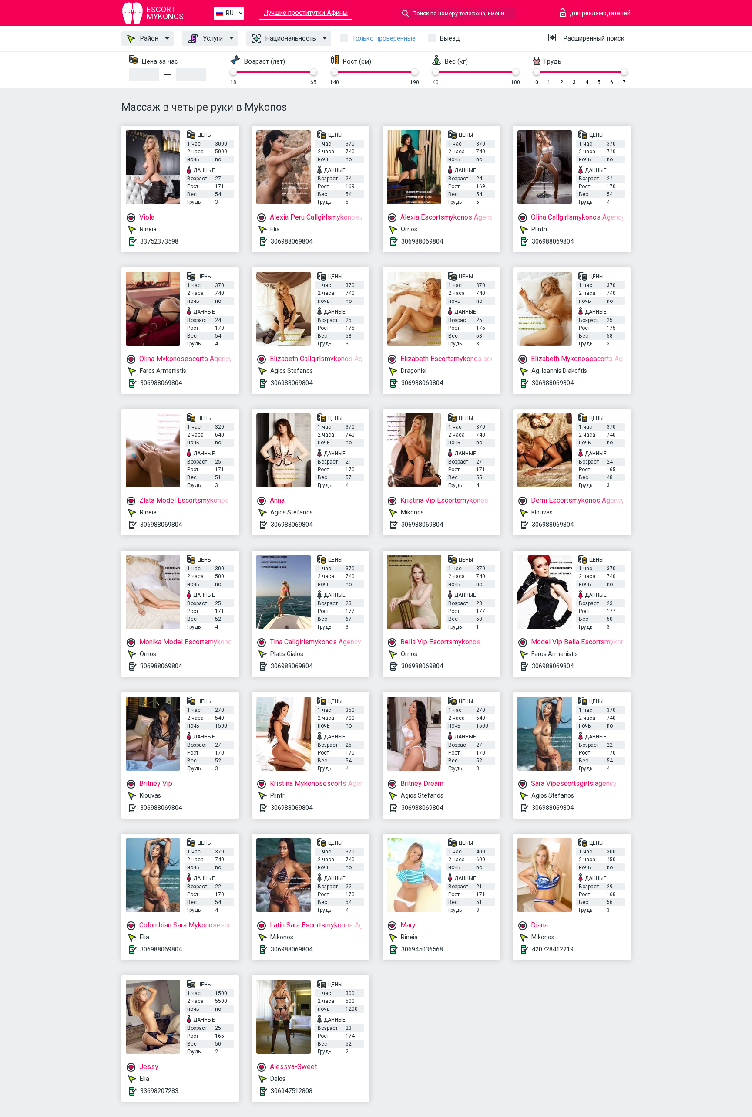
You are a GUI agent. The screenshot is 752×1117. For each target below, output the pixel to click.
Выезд (450, 38)
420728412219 (553, 949)
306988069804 (291, 241)
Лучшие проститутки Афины (306, 13)
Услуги (212, 38)
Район (148, 38)
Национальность (290, 38)
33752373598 (159, 241)
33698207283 (159, 1091)
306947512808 (291, 1091)
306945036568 (422, 949)
